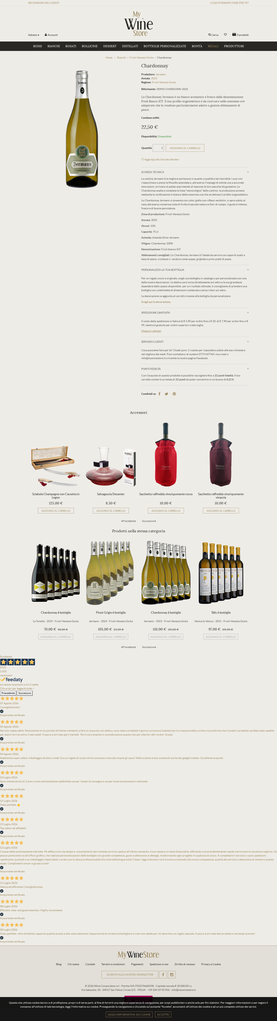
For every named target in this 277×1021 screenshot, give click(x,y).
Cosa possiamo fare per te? (229, 2)
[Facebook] (159, 394)
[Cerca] (209, 34)
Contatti (90, 964)
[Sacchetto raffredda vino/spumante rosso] (165, 454)
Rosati (70, 46)
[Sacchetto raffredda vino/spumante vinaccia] (220, 454)
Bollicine (90, 46)
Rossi (37, 46)
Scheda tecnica (152, 172)
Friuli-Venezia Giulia (164, 82)
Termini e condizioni (113, 964)
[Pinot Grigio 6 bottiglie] (110, 573)
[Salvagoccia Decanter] (110, 454)
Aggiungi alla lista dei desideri (161, 159)
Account (52, 34)
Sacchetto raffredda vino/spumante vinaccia (221, 495)
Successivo (148, 520)
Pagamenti (137, 964)
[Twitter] (166, 394)
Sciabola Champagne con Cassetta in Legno (56, 495)
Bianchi (53, 46)
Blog (58, 964)
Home (109, 57)
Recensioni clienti (43, 2)
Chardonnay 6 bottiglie (56, 612)
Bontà (197, 46)
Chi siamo (73, 964)
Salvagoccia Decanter (111, 494)
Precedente (129, 520)
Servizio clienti (152, 341)
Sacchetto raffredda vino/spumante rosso (166, 494)
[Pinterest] (174, 394)
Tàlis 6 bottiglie (221, 612)
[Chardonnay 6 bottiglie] (55, 573)
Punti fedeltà (151, 368)
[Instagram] (171, 974)
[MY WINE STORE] (138, 23)
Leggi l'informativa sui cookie (129, 1014)
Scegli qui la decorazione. (156, 301)
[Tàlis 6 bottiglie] (220, 573)
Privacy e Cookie (211, 964)
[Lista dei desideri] (225, 35)
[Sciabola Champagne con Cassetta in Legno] (55, 454)
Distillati (130, 46)
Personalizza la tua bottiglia (162, 269)
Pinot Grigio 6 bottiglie (111, 612)
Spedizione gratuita (155, 312)
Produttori (234, 46)
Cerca (214, 34)
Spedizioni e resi (159, 964)
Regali (213, 46)
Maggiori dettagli (151, 330)
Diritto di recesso (185, 964)
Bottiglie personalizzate (165, 46)
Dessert (109, 46)
